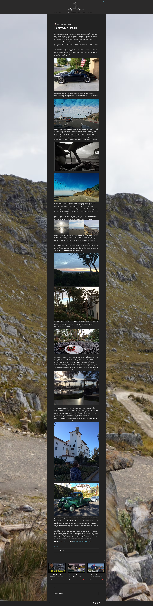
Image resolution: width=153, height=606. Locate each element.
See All (103, 560)
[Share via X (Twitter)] (57, 550)
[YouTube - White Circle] (99, 603)
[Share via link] (63, 550)
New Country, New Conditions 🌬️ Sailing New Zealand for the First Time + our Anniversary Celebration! (96, 575)
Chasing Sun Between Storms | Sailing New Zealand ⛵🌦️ (75, 575)
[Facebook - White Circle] (95, 603)
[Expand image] (61, 227)
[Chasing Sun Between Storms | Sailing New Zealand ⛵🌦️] (76, 568)
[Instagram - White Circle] (97, 603)
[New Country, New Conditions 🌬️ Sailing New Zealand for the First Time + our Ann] (96, 568)
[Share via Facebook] (55, 550)
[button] (103, 1)
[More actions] (98, 24)
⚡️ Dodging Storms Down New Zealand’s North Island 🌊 (57, 575)
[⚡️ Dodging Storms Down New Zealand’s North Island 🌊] (57, 568)
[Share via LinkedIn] (60, 550)
